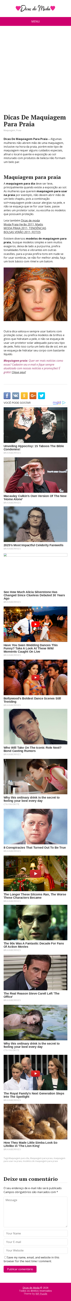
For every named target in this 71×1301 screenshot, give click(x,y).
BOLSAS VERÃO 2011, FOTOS (22, 232)
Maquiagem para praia (41, 1158)
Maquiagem (9, 130)
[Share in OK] (24, 395)
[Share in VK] (15, 395)
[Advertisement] (35, 71)
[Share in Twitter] (41, 395)
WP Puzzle (41, 1293)
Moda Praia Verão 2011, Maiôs (23, 224)
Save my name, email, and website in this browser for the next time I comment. (31, 1259)
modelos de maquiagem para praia (40, 1161)
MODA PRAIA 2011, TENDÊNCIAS (25, 228)
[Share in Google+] (32, 395)
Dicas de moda (30, 220)
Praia (18, 130)
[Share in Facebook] (7, 395)
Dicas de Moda (31, 1287)
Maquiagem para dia (19, 1158)
